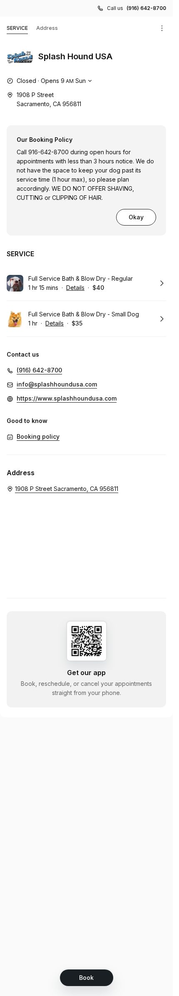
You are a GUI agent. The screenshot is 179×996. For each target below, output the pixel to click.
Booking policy (38, 436)
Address (47, 28)
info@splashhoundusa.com (57, 384)
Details (75, 287)
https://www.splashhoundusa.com (67, 398)
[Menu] (162, 28)
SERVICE (17, 28)
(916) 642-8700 (146, 8)
